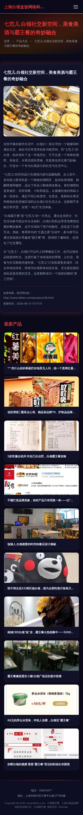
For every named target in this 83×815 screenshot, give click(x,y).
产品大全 (22, 41)
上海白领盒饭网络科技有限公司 (24, 6)
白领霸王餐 (53, 803)
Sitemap (63, 806)
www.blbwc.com (35, 803)
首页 (7, 41)
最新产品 (13, 323)
